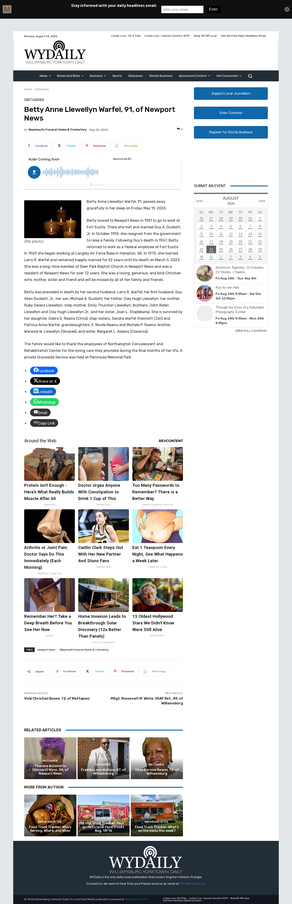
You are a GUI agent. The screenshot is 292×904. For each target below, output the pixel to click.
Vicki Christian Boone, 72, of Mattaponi (56, 698)
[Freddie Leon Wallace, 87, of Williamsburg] (104, 758)
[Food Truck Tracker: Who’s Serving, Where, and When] (50, 815)
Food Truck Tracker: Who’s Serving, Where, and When (50, 829)
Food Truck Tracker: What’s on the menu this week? (157, 829)
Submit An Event (210, 185)
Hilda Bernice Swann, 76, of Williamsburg (157, 772)
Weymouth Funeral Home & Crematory (57, 129)
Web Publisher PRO (136, 899)
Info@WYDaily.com (193, 883)
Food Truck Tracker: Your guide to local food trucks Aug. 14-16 (103, 827)
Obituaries (42, 89)
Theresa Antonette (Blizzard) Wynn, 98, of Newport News (50, 770)
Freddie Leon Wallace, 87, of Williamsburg (103, 772)
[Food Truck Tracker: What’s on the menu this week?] (157, 815)
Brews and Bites (49, 822)
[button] (250, 75)
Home (28, 89)
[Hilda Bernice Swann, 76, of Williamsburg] (157, 758)
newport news (46, 649)
